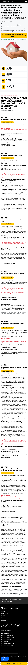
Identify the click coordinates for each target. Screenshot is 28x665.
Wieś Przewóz (16, 592)
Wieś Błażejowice (4, 589)
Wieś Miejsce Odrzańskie (14, 590)
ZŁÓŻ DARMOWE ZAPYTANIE (12, 663)
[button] (26, 1)
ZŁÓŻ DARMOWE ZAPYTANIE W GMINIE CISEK (12, 35)
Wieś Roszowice (23, 592)
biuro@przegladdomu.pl (6, 601)
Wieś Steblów (13, 593)
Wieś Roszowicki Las (5, 593)
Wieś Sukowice (19, 593)
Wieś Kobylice (24, 589)
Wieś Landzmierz (4, 590)
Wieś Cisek (11, 589)
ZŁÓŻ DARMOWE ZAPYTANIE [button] (7, 122)
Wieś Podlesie (9, 592)
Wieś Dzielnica (17, 589)
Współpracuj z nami (5, 658)
